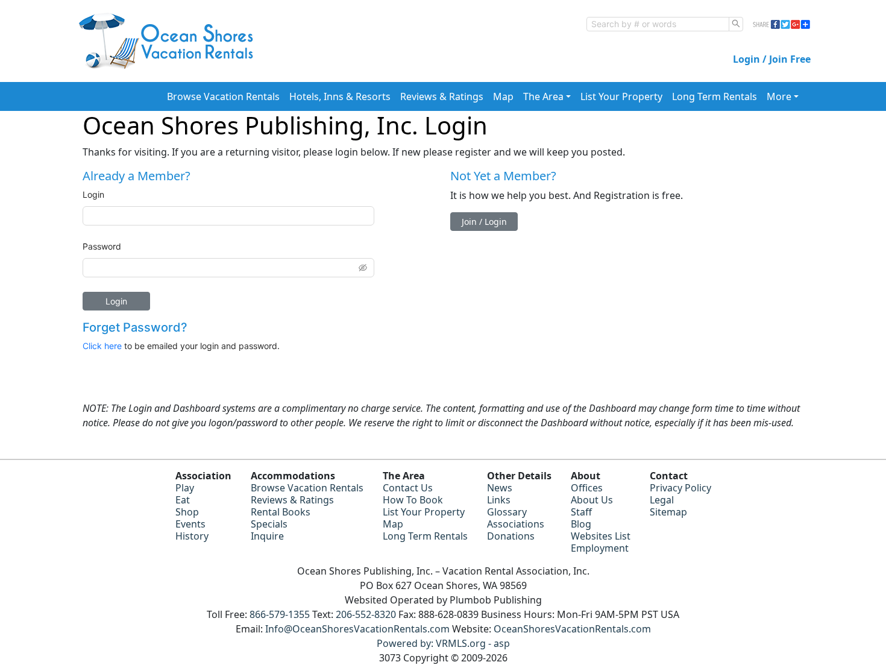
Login (93, 194)
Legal (662, 499)
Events (190, 524)
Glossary (507, 511)
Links (499, 499)
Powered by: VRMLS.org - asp (443, 643)
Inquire (267, 536)
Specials (269, 524)
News (499, 487)
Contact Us (408, 487)
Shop (187, 511)
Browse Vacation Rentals (223, 96)
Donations (511, 536)
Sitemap (668, 511)
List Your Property (621, 96)
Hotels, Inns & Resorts (340, 96)
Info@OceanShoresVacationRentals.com (357, 628)
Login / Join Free (772, 59)
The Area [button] (543, 96)
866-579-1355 (280, 614)
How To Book (413, 499)
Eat (182, 499)
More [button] (779, 96)
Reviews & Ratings (441, 96)
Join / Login (484, 221)
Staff (581, 511)
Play (184, 487)
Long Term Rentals (714, 96)
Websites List (600, 536)
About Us (592, 499)
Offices (587, 487)
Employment (600, 548)
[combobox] (657, 24)
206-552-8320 (366, 614)
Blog (581, 524)
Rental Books (280, 511)
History (192, 536)
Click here (102, 346)
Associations (515, 524)
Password (102, 246)
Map (503, 96)
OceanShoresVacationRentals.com (572, 628)
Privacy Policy (680, 487)
